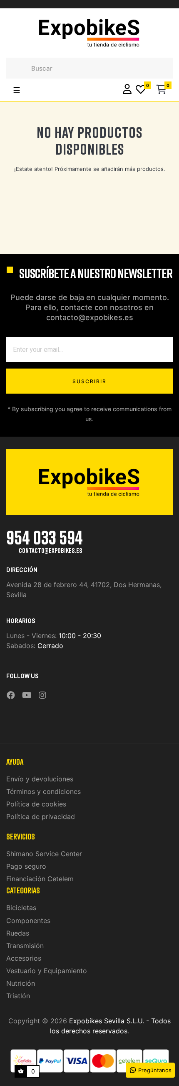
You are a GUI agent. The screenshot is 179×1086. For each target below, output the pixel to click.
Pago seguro (26, 866)
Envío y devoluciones (39, 779)
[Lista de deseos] (141, 90)
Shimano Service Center (44, 853)
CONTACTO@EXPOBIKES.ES (50, 550)
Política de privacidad (40, 816)
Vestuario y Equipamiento (46, 970)
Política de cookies (36, 804)
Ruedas (17, 933)
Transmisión (25, 945)
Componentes (28, 920)
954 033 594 (44, 537)
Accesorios (23, 958)
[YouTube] (27, 695)
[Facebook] (10, 695)
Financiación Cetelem (40, 879)
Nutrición (20, 983)
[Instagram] (42, 695)
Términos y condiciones (43, 791)
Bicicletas (21, 907)
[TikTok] (53, 689)
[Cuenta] (127, 90)
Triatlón (18, 996)
